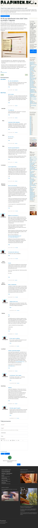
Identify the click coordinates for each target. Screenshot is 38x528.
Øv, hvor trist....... (11, 136)
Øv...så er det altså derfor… (13, 81)
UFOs (34, 102)
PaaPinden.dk (32, 75)
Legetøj (31, 72)
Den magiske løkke (32, 167)
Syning (31, 100)
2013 (30, 125)
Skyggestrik (31, 189)
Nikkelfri (10, 387)
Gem (3, 453)
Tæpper (31, 102)
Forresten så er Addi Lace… (13, 252)
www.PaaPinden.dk (28, 507)
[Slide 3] (34, 145)
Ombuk (31, 182)
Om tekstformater (4, 451)
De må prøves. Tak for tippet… (16, 375)
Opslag (31, 183)
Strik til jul (31, 84)
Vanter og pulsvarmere (33, 103)
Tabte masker (32, 196)
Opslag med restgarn (10, 498)
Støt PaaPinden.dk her (33, 51)
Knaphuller (31, 178)
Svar (9, 86)
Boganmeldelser (32, 66)
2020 (30, 118)
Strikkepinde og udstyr (4, 72)
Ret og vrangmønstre (33, 185)
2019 (30, 119)
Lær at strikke (32, 179)
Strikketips (31, 95)
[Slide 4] (35, 145)
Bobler (35, 165)
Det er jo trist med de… (12, 185)
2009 (30, 128)
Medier (31, 74)
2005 (30, 132)
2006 (30, 131)
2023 (30, 116)
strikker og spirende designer (14, 350)
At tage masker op (32, 162)
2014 (30, 124)
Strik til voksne (32, 86)
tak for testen (11, 94)
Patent (35, 183)
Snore (31, 191)
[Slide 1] (31, 145)
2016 (30, 122)
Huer (30, 71)
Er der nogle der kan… (12, 166)
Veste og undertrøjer (33, 105)
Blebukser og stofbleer (33, 64)
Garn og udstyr (32, 174)
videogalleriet (35, 139)
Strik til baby (31, 81)
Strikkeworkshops (32, 96)
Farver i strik (32, 171)
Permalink (16, 105)
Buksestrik (31, 166)
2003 (30, 134)
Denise (9, 263)
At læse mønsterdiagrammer (6, 471)
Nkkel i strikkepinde (12, 284)
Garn (30, 173)
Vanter (31, 198)
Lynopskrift (31, 73)
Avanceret (31, 164)
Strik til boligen (32, 82)
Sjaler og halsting (32, 78)
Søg (19, 464)
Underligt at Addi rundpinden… (14, 122)
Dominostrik (31, 67)
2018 (30, 120)
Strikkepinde (31, 192)
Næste (26, 74)
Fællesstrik (31, 69)
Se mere (33, 212)
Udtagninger (31, 197)
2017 (30, 121)
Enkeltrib (3, 475)
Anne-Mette (3, 79)
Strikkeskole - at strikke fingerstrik (7, 473)
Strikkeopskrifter (32, 91)
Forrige (2, 74)
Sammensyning (32, 187)
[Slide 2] (32, 145)
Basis (30, 165)
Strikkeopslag (4, 482)
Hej (9, 315)
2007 (30, 130)
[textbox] (14, 445)
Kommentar (3, 438)
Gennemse (7, 453)
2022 (30, 117)
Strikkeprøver (32, 94)
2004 (30, 133)
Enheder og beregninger (33, 169)
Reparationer (32, 76)
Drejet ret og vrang (4, 480)
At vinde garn (32, 163)
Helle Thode (3, 92)
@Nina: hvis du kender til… (13, 215)
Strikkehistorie (32, 90)
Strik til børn (31, 83)
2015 (30, 123)
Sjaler (30, 188)
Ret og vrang (32, 184)
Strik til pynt (31, 85)
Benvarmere (31, 63)
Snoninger (31, 190)
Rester (31, 77)
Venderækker (32, 199)
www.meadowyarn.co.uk (20, 361)
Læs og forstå (32, 180)
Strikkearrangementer (33, 87)
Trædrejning (31, 101)
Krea (34, 71)
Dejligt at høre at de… (14, 301)
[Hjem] (19, 2)
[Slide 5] (35, 213)
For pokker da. (11, 110)
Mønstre (31, 181)
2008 (30, 129)
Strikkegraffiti (32, 89)
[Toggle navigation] (2, 5)
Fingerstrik (31, 68)
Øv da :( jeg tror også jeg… (15, 338)
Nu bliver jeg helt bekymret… (14, 147)
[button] (29, 145)
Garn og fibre (32, 70)
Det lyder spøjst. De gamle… (15, 408)
